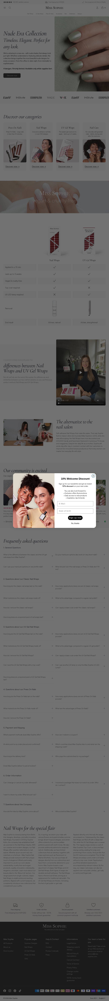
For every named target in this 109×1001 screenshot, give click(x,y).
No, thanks (75, 523)
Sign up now (75, 518)
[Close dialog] (93, 475)
